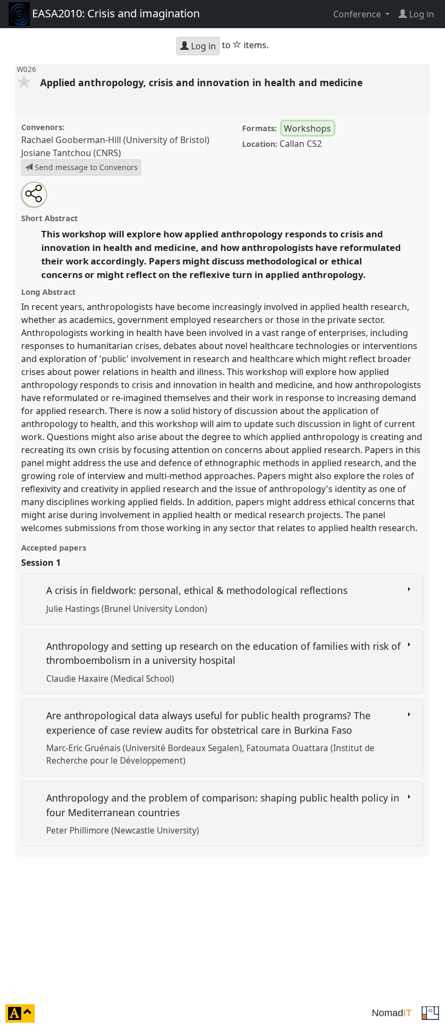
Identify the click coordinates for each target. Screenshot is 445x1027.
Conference (358, 14)
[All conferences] (430, 1012)
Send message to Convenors (85, 167)
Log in (202, 46)
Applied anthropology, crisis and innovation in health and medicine (202, 82)
